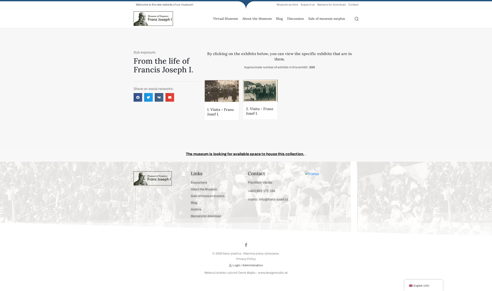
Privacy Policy (246, 258)
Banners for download (206, 216)
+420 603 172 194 (261, 191)
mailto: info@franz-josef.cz (268, 199)
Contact (256, 173)
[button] (163, 4)
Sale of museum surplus (326, 18)
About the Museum (257, 18)
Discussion (295, 18)
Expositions (199, 182)
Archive (196, 209)
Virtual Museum (225, 18)
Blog (279, 18)
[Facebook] (246, 245)
